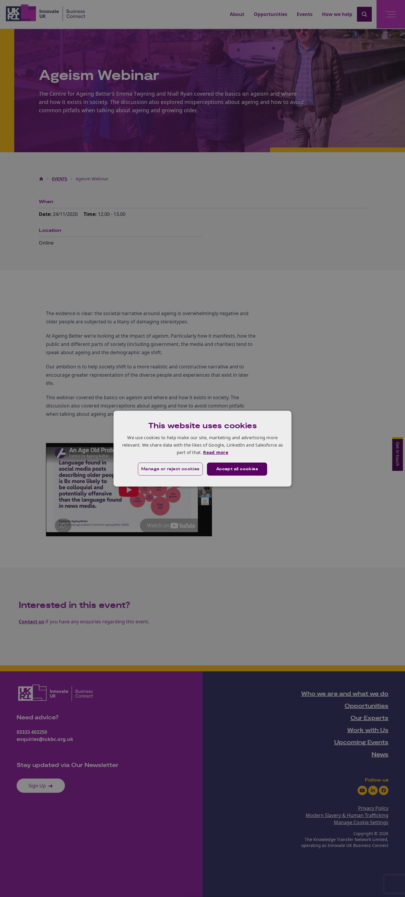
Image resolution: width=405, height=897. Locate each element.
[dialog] (202, 448)
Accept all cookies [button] (237, 469)
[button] (170, 469)
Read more (215, 452)
